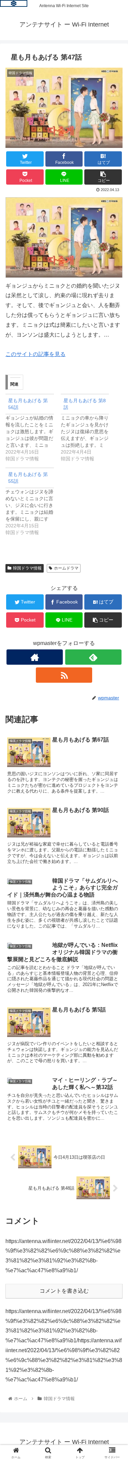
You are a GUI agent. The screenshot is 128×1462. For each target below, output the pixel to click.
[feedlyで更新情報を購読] (93, 657)
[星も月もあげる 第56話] (33, 428)
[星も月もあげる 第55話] (33, 502)
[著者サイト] (34, 657)
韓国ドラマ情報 (27, 568)
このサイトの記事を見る (35, 354)
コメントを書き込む (64, 1291)
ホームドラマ (66, 568)
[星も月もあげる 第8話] (88, 428)
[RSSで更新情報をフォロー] (64, 675)
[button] (114, 901)
